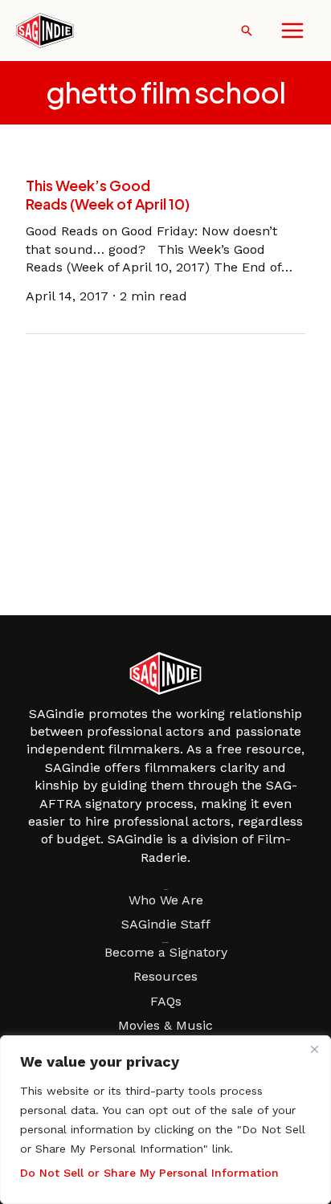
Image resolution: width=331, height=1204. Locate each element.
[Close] (314, 1049)
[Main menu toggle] (292, 30)
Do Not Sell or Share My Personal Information (149, 1172)
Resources (165, 976)
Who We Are (166, 900)
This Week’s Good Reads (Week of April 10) (108, 194)
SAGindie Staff (165, 924)
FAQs (166, 1001)
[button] (246, 30)
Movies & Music (165, 1025)
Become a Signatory (165, 952)
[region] (165, 1119)
